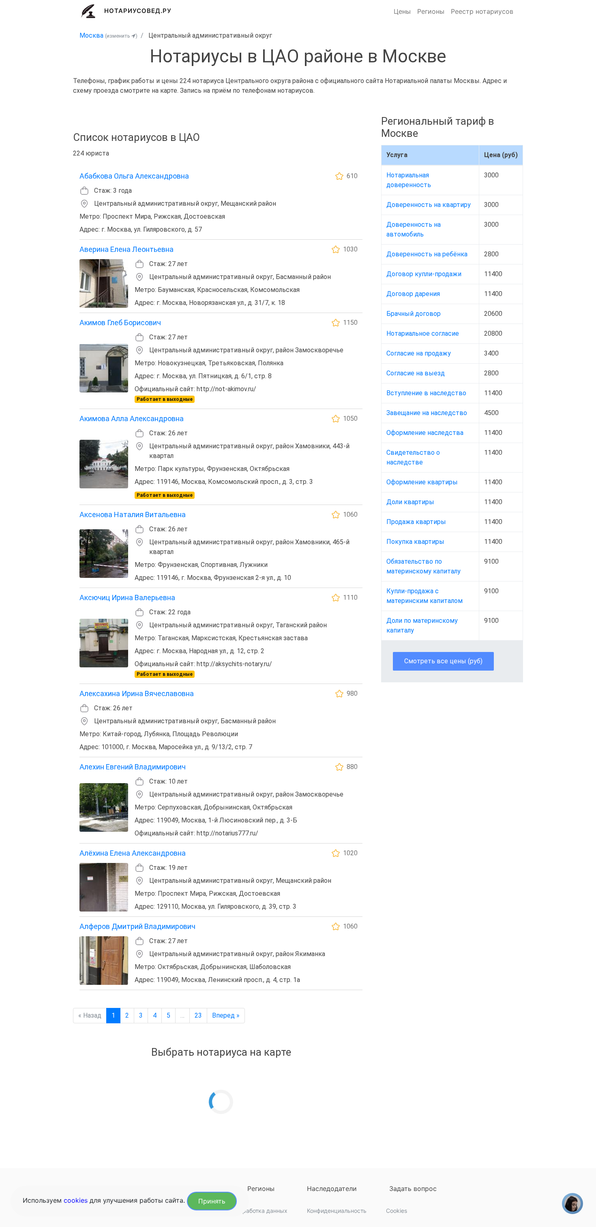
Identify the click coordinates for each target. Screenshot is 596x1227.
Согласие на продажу (418, 353)
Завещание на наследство (426, 413)
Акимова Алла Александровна (131, 418)
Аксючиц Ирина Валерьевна (127, 597)
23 (198, 1015)
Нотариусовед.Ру (138, 11)
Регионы (430, 11)
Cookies (396, 1210)
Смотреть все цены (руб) (443, 661)
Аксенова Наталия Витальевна (132, 514)
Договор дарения (413, 294)
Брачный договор (413, 313)
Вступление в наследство (426, 393)
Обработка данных (261, 1210)
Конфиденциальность (337, 1210)
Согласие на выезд (415, 373)
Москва (91, 35)
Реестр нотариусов (482, 11)
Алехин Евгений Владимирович (132, 767)
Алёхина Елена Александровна (132, 853)
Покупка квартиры (415, 541)
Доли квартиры (410, 502)
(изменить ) (121, 36)
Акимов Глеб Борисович (120, 322)
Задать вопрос (413, 1188)
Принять (211, 1201)
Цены (402, 11)
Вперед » (226, 1015)
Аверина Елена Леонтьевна (126, 249)
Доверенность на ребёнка (426, 254)
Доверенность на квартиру (428, 205)
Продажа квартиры (416, 522)
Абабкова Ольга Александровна (134, 176)
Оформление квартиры (422, 482)
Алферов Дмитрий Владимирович (137, 926)
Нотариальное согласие (422, 333)
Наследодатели (332, 1188)
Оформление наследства (424, 433)
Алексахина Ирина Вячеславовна (136, 693)
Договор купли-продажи (423, 274)
